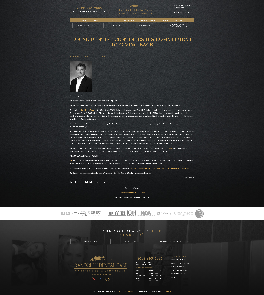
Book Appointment (90, 241)
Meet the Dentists (178, 260)
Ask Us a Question (132, 241)
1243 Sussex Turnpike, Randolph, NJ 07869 (89, 12)
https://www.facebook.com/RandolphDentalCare (170, 168)
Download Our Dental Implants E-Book (173, 241)
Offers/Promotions (148, 25)
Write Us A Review (86, 25)
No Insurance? (178, 25)
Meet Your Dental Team (180, 263)
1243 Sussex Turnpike (144, 264)
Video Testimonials (179, 274)
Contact (178, 20)
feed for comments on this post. (132, 192)
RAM (171, 148)
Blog (173, 277)
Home (84, 20)
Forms (117, 25)
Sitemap (120, 291)
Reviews (165, 20)
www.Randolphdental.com (140, 168)
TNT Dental (167, 291)
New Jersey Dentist (88, 110)
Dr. (71, 160)
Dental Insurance (148, 20)
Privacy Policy (129, 291)
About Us (96, 20)
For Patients (129, 20)
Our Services (112, 20)
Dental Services (177, 267)
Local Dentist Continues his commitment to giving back (132, 40)
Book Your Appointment (181, 6)
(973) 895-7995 (89, 8)
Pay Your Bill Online (181, 12)
